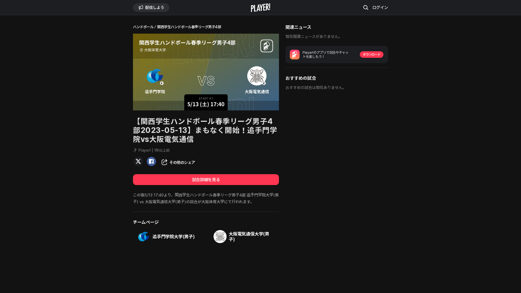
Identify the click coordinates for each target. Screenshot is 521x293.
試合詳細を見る (206, 179)
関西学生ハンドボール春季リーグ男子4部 (189, 27)
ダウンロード (371, 54)
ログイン (380, 7)
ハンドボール (143, 27)
